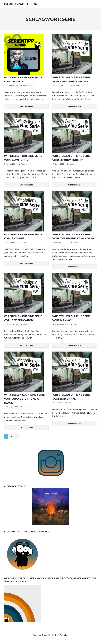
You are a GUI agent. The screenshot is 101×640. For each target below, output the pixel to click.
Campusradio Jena (20, 4)
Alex (75, 324)
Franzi (71, 164)
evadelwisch (74, 242)
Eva (69, 402)
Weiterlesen (26, 106)
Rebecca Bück (28, 85)
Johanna (27, 242)
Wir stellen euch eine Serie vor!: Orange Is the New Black (24, 398)
